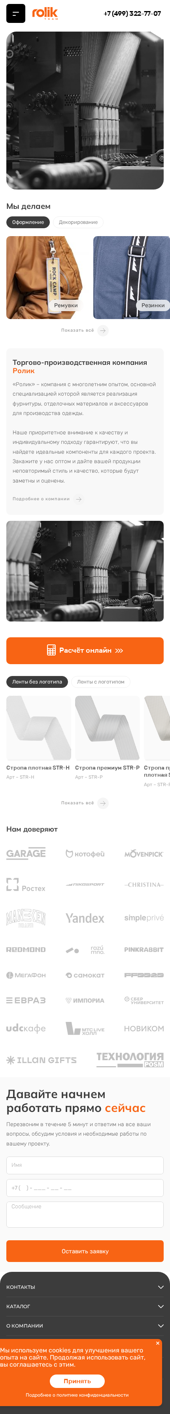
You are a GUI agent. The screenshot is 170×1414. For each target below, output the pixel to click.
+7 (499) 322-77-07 (132, 13)
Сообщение (26, 1206)
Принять (77, 1381)
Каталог (18, 1306)
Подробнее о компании (41, 498)
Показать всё (77, 330)
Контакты (20, 1287)
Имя (16, 1165)
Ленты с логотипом (101, 682)
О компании (24, 1326)
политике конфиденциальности (92, 1395)
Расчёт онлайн (85, 650)
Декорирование (78, 222)
